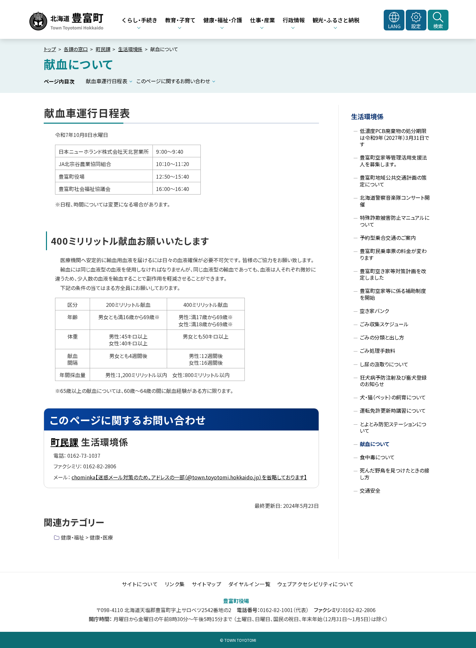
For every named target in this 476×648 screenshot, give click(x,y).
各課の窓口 (76, 49)
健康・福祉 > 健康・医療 (87, 537)
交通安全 (370, 490)
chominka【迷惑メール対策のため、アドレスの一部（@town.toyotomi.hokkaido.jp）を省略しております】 (189, 477)
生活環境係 (130, 49)
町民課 (103, 49)
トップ (50, 49)
